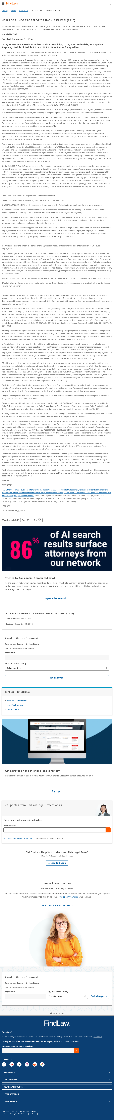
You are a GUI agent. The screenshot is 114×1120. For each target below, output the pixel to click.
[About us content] (109, 1072)
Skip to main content (57, 2)
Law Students (13, 709)
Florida (13, 11)
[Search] (109, 3)
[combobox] (57, 657)
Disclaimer (22, 1114)
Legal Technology (15, 705)
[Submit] (108, 829)
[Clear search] (106, 668)
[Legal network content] (109, 1101)
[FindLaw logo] (12, 3)
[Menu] (3, 3)
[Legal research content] (109, 1094)
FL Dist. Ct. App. (23, 11)
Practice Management (17, 700)
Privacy (12, 1114)
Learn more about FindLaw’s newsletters (17, 838)
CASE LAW (4, 11)
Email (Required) (9, 825)
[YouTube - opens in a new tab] (11, 1064)
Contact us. (98, 1037)
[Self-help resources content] (109, 1086)
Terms (4, 1114)
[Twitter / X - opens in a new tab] (19, 1064)
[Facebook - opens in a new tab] (4, 1064)
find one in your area (68, 896)
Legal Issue (10, 652)
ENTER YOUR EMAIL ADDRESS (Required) (17, 1046)
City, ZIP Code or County (15, 663)
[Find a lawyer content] (109, 1079)
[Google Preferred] (42, 1064)
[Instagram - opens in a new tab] (27, 1064)
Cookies (32, 1114)
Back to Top (58, 1013)
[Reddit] (35, 1064)
